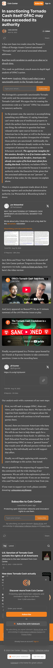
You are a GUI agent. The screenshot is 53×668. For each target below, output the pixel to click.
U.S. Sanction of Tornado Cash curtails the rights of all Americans (20, 554)
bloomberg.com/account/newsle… (18, 228)
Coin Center (12, 30)
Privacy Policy (26, 634)
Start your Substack (20, 656)
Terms (31, 650)
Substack (14, 663)
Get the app (39, 656)
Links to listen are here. (32, 266)
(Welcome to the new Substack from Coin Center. (19, 560)
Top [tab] (4, 546)
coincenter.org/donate (21, 490)
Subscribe (39, 3)
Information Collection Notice (31, 632)
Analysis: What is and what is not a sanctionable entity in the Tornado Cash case (23, 80)
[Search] (48, 545)
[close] (46, 580)
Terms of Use (38, 629)
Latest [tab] (11, 546)
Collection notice (42, 650)
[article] (26, 560)
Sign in (48, 3)
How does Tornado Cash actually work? (19, 575)
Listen (47, 31)
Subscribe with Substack (28, 623)
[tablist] (8, 545)
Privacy (24, 650)
